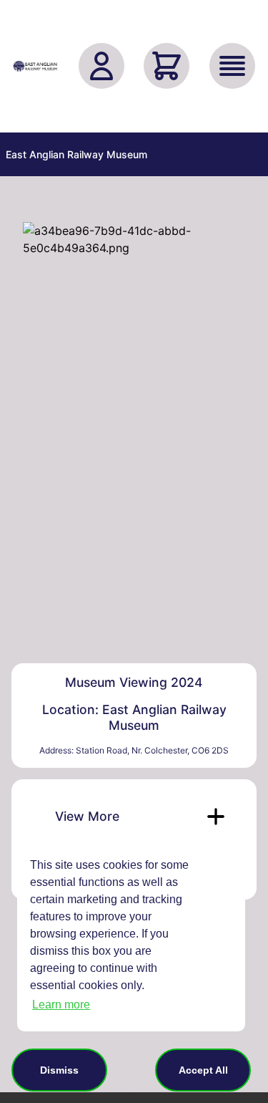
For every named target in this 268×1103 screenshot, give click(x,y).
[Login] (101, 66)
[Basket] (166, 66)
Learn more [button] (61, 1004)
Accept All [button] (203, 1070)
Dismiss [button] (59, 1070)
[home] (36, 66)
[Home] (36, 66)
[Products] (232, 66)
